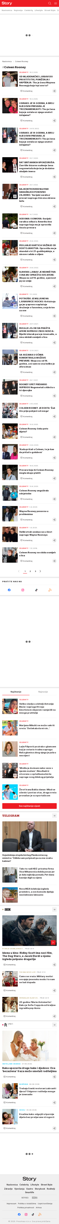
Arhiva (39, 1207)
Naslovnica (7, 61)
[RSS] (50, 590)
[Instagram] (23, 590)
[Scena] (35, 1197)
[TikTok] (36, 590)
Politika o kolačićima (27, 1203)
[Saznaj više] (54, 815)
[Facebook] (9, 590)
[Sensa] (24, 1197)
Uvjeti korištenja (45, 1203)
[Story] (6, 3)
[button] (26, 91)
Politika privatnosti (25, 1207)
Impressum (11, 1203)
